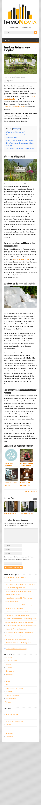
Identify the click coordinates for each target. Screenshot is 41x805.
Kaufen (7, 678)
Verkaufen (8, 702)
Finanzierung (9, 671)
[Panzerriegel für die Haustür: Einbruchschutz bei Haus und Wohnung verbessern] (30, 506)
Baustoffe (8, 667)
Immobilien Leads (11, 711)
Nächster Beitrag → (31, 491)
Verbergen (16, 129)
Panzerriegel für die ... (27, 513)
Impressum (9, 733)
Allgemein (9, 81)
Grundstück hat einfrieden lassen (14, 106)
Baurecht (8, 664)
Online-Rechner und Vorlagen (14, 688)
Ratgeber (8, 725)
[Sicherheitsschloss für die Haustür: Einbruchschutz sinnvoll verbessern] (12, 506)
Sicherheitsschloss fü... (10, 513)
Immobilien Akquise (11, 714)
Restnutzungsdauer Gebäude (14, 721)
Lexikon (7, 681)
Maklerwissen (9, 685)
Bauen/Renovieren (11, 661)
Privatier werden (10, 718)
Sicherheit (8, 692)
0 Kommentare (20, 77)
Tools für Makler (10, 698)
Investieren (8, 674)
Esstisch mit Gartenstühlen (20, 259)
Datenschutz (9, 736)
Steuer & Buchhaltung (12, 695)
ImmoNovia (11, 77)
